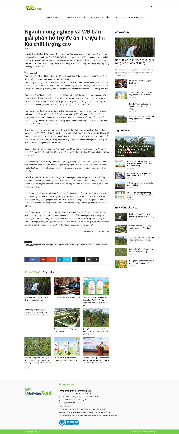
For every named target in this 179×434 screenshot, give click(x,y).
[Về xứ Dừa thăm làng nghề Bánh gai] (67, 286)
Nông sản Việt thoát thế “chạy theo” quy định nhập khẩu (141, 262)
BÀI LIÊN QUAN (32, 271)
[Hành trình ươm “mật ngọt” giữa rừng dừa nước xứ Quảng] (37, 286)
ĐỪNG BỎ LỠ (122, 32)
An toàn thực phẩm (100, 17)
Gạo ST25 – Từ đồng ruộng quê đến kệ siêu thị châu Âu (139, 174)
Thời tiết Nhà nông (148, 432)
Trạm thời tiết (135, 432)
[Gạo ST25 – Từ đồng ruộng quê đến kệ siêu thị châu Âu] (120, 175)
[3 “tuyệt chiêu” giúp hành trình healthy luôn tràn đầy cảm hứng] (67, 346)
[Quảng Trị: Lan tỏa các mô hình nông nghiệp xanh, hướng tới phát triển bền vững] (96, 317)
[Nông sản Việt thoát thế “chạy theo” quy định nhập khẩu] (121, 264)
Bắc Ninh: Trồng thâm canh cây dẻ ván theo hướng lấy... (141, 250)
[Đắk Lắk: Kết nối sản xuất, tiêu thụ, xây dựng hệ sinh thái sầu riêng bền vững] (120, 163)
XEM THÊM (48, 271)
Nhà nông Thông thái (75, 17)
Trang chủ (27, 26)
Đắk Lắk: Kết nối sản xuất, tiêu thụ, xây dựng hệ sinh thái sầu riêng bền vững (139, 163)
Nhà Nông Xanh (52, 17)
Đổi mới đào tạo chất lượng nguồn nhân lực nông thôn (140, 227)
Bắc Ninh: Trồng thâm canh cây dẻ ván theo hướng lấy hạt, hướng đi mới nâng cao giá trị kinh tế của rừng (37, 360)
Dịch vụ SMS (120, 17)
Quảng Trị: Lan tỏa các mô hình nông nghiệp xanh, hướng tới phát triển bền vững (95, 331)
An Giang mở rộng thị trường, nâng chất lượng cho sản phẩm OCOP (140, 195)
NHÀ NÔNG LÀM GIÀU (126, 207)
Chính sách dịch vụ (138, 17)
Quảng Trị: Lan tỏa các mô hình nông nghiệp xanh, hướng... (141, 117)
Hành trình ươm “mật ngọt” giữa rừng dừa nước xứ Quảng (134, 61)
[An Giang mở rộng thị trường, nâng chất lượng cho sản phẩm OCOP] (120, 195)
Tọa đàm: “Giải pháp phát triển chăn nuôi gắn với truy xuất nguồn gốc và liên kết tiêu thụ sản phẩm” (96, 360)
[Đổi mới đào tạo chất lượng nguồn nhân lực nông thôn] (67, 317)
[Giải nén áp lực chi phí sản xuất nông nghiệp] (120, 185)
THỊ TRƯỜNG (122, 130)
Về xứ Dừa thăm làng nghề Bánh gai (67, 297)
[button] (152, 8)
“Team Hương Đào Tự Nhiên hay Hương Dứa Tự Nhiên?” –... (141, 93)
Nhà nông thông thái (50, 26)
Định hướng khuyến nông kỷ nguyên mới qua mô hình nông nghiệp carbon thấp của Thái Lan (36, 312)
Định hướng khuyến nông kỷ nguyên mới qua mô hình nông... (140, 106)
